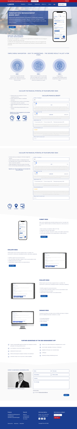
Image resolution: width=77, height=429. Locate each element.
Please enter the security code (39, 136)
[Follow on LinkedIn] (39, 419)
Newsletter (22, 423)
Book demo (61, 4)
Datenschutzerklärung (43, 392)
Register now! (34, 1)
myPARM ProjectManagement (14, 414)
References (37, 4)
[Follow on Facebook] (42, 419)
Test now (56, 417)
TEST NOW (11, 27)
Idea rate (35, 102)
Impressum (16, 423)
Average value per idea (38, 111)
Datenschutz (10, 423)
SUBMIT (65, 395)
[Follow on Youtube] (44, 419)
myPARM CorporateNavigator (14, 417)
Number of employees (38, 97)
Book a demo (57, 415)
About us (44, 4)
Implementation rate (37, 120)
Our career (25, 418)
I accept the (41, 392)
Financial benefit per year (38, 127)
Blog (50, 4)
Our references (26, 417)
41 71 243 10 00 (45, 414)
